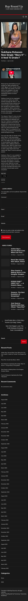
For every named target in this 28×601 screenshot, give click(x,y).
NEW (2, 49)
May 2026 (3, 411)
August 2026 (4, 399)
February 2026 (4, 423)
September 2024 (5, 492)
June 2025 (3, 455)
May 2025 (3, 460)
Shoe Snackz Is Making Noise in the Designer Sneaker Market (12, 370)
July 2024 (3, 500)
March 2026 (4, 419)
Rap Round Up (14, 6)
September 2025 (5, 443)
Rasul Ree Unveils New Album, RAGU (10, 359)
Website (3, 223)
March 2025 (4, 468)
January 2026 (4, 427)
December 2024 (5, 480)
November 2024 (5, 484)
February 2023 (4, 568)
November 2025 (5, 435)
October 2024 (4, 488)
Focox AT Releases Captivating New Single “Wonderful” (11, 375)
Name (3, 209)
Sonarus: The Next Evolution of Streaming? (18, 294)
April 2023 (3, 560)
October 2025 (4, 439)
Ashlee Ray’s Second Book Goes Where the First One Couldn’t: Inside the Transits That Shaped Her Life (13, 354)
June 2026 (3, 407)
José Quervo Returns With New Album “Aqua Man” (18, 305)
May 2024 (3, 508)
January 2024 (4, 524)
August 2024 (4, 496)
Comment (4, 197)
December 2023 (5, 528)
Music (2, 578)
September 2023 (5, 540)
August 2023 (4, 544)
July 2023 (3, 548)
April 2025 (3, 464)
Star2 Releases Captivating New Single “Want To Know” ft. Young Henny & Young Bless (13, 364)
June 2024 (3, 504)
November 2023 (5, 532)
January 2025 (4, 476)
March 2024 (4, 516)
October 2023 (4, 536)
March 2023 (4, 564)
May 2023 (3, 556)
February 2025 (4, 472)
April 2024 (3, 512)
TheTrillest (3, 60)
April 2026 (3, 415)
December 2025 (5, 431)
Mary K (6, 87)
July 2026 (3, 403)
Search (3, 338)
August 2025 (4, 447)
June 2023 (3, 552)
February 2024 (4, 520)
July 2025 (3, 451)
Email (3, 216)
